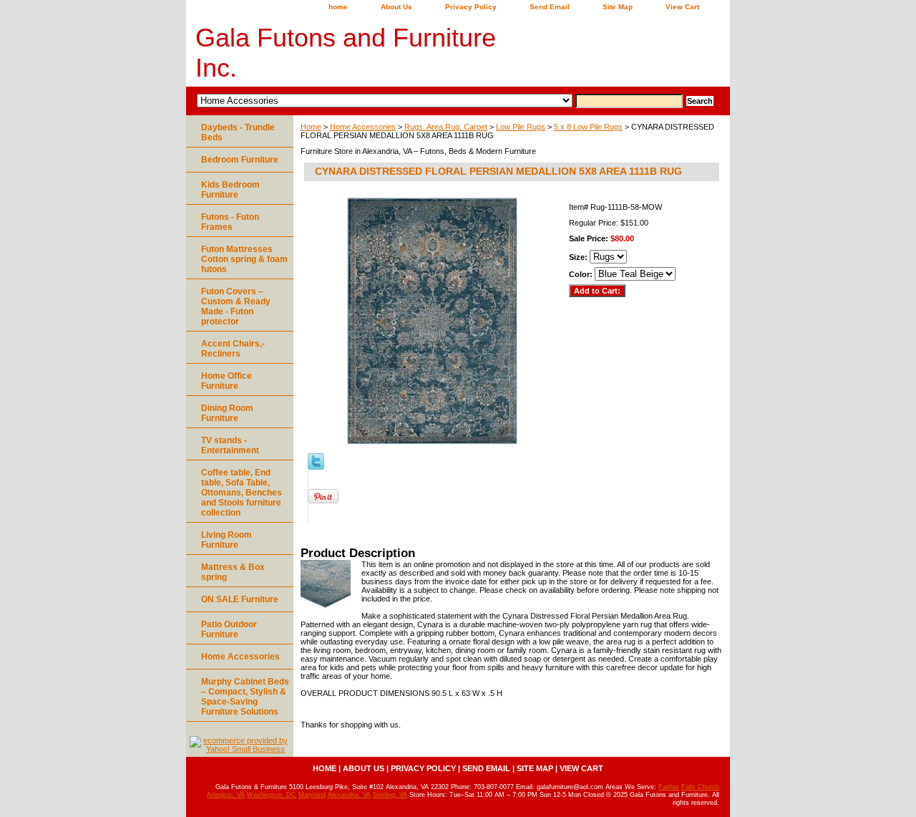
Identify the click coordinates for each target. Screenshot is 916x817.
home (338, 7)
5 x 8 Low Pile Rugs (588, 126)
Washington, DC (271, 794)
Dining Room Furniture (227, 413)
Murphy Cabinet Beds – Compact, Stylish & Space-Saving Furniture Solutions (245, 697)
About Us (396, 7)
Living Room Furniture (226, 540)
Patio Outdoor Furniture (229, 629)
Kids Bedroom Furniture (230, 190)
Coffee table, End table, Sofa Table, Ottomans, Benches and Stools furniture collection (241, 493)
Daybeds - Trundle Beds (238, 132)
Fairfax (668, 787)
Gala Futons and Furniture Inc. (345, 52)
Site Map (618, 7)
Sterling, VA (390, 794)
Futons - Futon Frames (230, 222)
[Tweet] (316, 467)
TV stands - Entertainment (230, 445)
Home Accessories (363, 126)
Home (311, 126)
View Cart (682, 7)
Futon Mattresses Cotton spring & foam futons (244, 259)
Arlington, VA (226, 794)
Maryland (312, 794)
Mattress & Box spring (233, 572)
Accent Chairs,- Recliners (233, 349)
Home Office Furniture (226, 381)
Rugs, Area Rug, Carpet (445, 126)
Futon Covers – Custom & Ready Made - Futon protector (236, 306)
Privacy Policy (471, 7)
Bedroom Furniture (239, 160)
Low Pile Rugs (520, 126)
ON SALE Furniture (239, 599)
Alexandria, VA (349, 794)
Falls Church (700, 787)
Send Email (550, 7)
